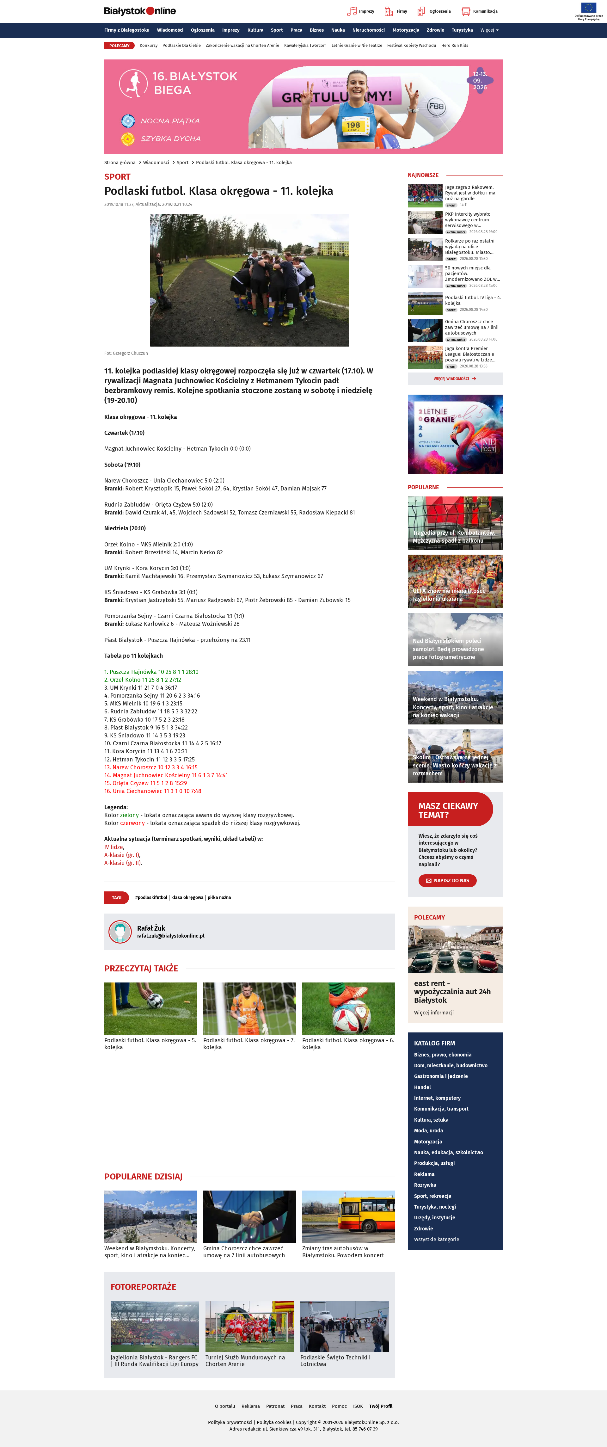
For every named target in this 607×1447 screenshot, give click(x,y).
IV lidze (113, 847)
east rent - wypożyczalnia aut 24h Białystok (452, 991)
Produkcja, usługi (434, 1163)
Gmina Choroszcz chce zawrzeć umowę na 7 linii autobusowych (244, 1252)
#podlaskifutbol (151, 898)
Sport (277, 30)
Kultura (255, 30)
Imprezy (366, 11)
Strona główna (120, 162)
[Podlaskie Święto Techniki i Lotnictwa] (344, 1326)
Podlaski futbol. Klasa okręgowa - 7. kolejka (249, 1044)
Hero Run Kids (454, 45)
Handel (422, 1087)
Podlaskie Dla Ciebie (181, 45)
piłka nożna (219, 898)
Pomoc (339, 1406)
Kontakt (317, 1406)
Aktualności (456, 232)
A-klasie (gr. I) (121, 855)
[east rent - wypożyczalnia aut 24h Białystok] (455, 949)
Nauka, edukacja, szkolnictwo (448, 1152)
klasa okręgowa (187, 898)
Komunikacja (485, 11)
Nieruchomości (369, 30)
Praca (296, 30)
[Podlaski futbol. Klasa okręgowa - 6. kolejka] (348, 1008)
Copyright (306, 1422)
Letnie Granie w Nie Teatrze (357, 45)
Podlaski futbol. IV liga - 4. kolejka (473, 300)
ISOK (358, 1406)
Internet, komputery (437, 1098)
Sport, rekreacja (432, 1196)
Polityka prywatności (230, 1422)
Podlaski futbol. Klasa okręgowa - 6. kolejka (348, 1044)
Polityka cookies (274, 1422)
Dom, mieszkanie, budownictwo (450, 1065)
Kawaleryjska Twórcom (305, 45)
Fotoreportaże (143, 1286)
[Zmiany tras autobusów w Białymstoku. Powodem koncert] (348, 1217)
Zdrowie (435, 30)
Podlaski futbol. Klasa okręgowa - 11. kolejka (244, 162)
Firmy (402, 11)
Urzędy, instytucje (434, 1218)
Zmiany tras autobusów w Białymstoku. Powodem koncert (343, 1252)
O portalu (225, 1406)
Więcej (487, 30)
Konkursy (148, 45)
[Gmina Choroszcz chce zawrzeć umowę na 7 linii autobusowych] (249, 1217)
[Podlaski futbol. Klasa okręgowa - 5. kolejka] (150, 1008)
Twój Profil (380, 1406)
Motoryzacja (406, 30)
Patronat (275, 1406)
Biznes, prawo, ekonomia (443, 1055)
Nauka (338, 30)
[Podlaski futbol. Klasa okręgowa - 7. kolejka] (249, 1008)
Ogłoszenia (440, 11)
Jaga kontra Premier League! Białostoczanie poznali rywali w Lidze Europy (469, 354)
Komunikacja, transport (441, 1109)
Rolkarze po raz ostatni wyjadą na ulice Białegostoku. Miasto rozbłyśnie (469, 246)
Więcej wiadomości (451, 379)
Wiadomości (170, 30)
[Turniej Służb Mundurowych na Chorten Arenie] (249, 1326)
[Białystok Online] (140, 11)
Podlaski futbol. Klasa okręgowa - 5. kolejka (150, 1044)
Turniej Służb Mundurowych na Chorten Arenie (245, 1361)
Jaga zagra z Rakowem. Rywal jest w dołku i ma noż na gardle (470, 192)
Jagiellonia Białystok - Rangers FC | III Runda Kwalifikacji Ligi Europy (155, 1361)
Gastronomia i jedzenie (441, 1076)
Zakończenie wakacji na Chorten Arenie (242, 45)
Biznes (317, 30)
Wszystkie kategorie (436, 1239)
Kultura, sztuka (431, 1120)
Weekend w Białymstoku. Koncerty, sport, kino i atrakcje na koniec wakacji (149, 1252)
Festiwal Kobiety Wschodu (411, 45)
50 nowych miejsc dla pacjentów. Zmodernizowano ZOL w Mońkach (471, 273)
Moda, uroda (428, 1131)
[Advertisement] (249, 1110)
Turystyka (462, 30)
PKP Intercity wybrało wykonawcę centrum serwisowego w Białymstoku (468, 219)
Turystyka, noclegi (435, 1207)
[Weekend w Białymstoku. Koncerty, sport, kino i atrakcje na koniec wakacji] (150, 1217)
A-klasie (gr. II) (122, 862)
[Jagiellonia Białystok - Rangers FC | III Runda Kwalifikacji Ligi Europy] (155, 1326)
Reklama (424, 1174)
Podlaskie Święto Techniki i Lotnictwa (335, 1361)
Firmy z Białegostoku (127, 30)
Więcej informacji (434, 1013)
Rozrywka (425, 1185)
